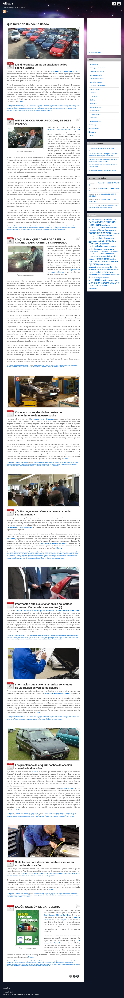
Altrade (11, 105)
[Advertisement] (104, 35)
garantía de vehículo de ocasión (54, 815)
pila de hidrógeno (105, 264)
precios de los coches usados (27, 108)
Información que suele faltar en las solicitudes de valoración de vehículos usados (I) (43, 686)
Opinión (91, 135)
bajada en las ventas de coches (64, 961)
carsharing (92, 230)
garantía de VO (69, 815)
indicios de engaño (38, 227)
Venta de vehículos (96, 75)
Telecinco (34, 772)
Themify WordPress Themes (29, 994)
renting (33, 229)
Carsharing (92, 125)
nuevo (56, 227)
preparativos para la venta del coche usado (49, 108)
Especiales (92, 132)
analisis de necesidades (41, 462)
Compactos (93, 96)
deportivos (110, 254)
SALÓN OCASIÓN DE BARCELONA (37, 906)
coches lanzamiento (70, 226)
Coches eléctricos (95, 121)
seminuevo (14, 110)
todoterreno (100, 277)
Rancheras (93, 103)
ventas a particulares (52, 465)
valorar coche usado (39, 639)
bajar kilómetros (111, 228)
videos (72, 816)
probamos (11, 539)
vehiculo (51, 229)
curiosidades (96, 246)
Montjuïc (63, 920)
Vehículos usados (19, 105)
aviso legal (7, 988)
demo (20, 227)
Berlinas (92, 100)
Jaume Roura (58, 943)
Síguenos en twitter (95, 52)
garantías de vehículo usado (21, 816)
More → (23, 101)
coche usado (45, 105)
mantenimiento (65, 464)
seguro (77, 696)
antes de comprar (39, 226)
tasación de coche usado (26, 110)
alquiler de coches (96, 219)
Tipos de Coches (94, 89)
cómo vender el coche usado (30, 107)
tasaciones (37, 110)
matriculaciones (101, 261)
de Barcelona (57, 915)
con (19, 527)
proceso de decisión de (42, 419)
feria (62, 962)
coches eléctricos (105, 235)
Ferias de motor (18, 961)
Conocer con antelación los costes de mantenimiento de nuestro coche (38, 414)
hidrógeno (103, 256)
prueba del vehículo (64, 227)
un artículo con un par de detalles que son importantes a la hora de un (47, 611)
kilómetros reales (17, 366)
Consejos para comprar (21, 226)
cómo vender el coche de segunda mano (36, 553)
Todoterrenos (94, 110)
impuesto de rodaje (21, 555)
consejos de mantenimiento (21, 464)
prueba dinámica (20, 557)
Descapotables (95, 114)
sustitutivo (46, 229)
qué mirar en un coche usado (21, 229)
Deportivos (93, 118)
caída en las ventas (19, 962)
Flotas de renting (28, 227)
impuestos (55, 555)
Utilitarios (93, 93)
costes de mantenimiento (37, 464)
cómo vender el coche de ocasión (60, 105)
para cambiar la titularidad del (54, 543)
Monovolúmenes (95, 107)
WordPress (15, 994)
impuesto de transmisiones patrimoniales (40, 555)
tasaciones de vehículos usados (57, 693)
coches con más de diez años (29, 815)
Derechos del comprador (98, 71)
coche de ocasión (35, 105)
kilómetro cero (49, 227)
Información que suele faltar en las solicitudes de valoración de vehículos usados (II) (43, 605)
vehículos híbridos (110, 280)
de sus (64, 71)
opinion (16, 108)
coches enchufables (98, 238)
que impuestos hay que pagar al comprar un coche (41, 557)
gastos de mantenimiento (52, 464)
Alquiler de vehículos (97, 78)
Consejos (10, 227)
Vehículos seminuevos (97, 86)
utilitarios (106, 277)
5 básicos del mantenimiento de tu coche (102, 170)
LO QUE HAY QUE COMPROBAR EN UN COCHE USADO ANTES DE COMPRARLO (41, 241)
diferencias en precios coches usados (51, 107)
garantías (10, 816)
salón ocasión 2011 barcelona (70, 964)
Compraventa (93, 64)
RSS (7, 12)
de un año (68, 788)
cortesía (15, 227)
